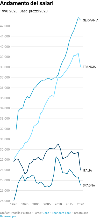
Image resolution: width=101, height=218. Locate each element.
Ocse (45, 213)
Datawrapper (8, 216)
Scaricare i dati (61, 213)
